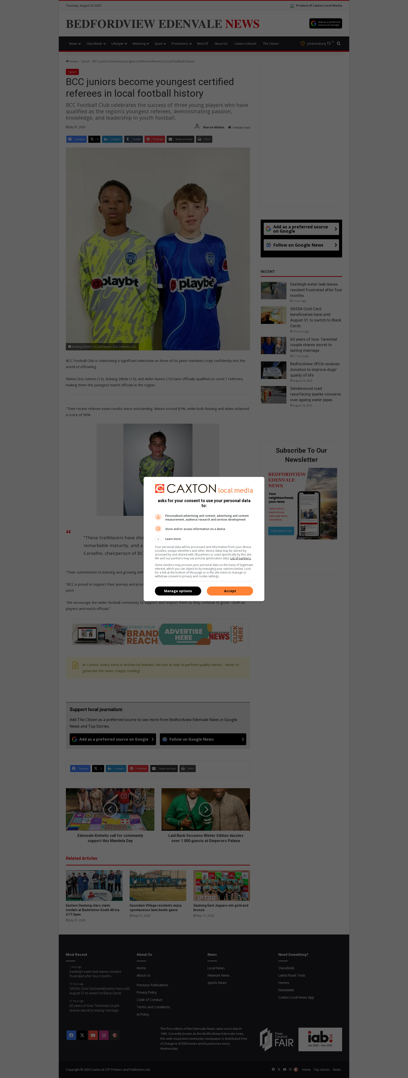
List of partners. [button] (240, 558)
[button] (204, 539)
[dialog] (204, 539)
